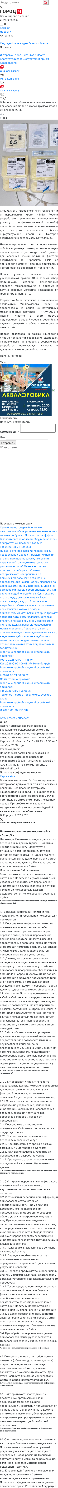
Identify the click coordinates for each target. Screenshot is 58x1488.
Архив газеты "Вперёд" (14, 718)
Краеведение (8, 62)
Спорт (41, 55)
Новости (5, 31)
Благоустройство (11, 58)
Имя (2, 437)
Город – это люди (25, 55)
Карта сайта (7, 776)
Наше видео (20, 43)
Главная (5, 27)
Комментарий (9, 431)
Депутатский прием (36, 58)
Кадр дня (6, 43)
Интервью (7, 55)
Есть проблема (38, 43)
